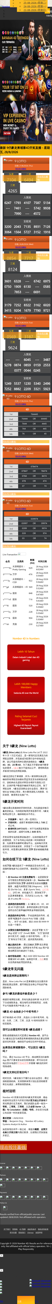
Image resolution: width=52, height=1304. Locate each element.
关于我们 (7, 1229)
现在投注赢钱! (42, 178)
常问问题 (13, 1232)
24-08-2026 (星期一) (35, 6)
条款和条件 (31, 1229)
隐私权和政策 (43, 1229)
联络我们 (22, 1232)
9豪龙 (16, 767)
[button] (4, 142)
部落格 (15, 1229)
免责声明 (38, 1232)
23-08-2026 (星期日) (35, 10)
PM (1, 1301)
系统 (41, 959)
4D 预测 (22, 1229)
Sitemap (30, 1232)
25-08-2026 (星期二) (35, 2)
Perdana (25, 898)
